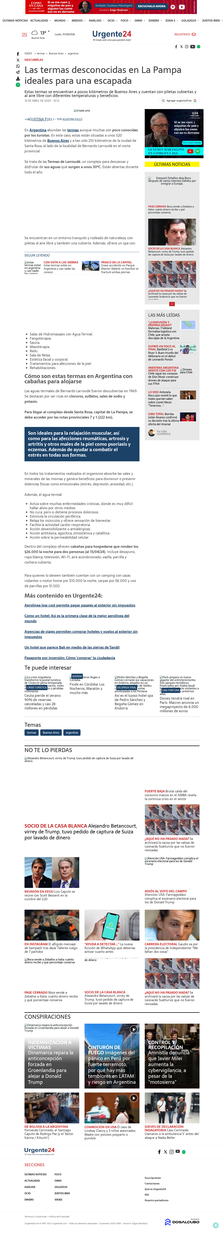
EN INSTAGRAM (36, 944)
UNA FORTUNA (170, 690)
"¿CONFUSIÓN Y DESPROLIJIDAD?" (160, 323)
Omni (139, 20)
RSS (147, 1195)
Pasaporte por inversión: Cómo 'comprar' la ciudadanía (69, 658)
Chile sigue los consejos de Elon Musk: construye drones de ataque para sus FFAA (163, 378)
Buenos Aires (58, 140)
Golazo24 (189, 20)
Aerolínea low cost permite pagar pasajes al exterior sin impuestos (79, 605)
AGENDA (77, 676)
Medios (77, 20)
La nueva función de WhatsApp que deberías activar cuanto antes (110, 948)
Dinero (154, 20)
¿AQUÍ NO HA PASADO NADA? (167, 838)
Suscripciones (153, 1178)
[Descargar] (18, 78)
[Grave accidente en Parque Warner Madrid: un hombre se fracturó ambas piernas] (90, 267)
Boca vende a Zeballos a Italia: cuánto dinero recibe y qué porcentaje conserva (51, 996)
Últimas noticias (15, 20)
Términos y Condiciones (35, 1216)
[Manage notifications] (216, 1225)
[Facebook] (18, 54)
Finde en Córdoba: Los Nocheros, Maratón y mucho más (87, 689)
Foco (125, 20)
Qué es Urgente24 (155, 1189)
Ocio (111, 20)
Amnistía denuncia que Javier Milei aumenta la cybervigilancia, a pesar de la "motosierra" (169, 1067)
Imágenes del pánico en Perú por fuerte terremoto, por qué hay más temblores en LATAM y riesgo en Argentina (112, 1067)
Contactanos (152, 1183)
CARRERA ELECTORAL (161, 944)
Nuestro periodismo (156, 1200)
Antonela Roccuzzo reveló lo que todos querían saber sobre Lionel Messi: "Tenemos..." (162, 399)
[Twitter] (18, 60)
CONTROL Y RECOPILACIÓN (165, 1044)
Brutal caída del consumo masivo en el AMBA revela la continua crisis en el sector (170, 795)
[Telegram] (18, 72)
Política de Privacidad (59, 1216)
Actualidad (39, 20)
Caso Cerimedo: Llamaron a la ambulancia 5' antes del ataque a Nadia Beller (172, 1134)
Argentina (37, 130)
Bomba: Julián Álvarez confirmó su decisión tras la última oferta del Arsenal (163, 419)
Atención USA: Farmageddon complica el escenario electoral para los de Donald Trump (170, 898)
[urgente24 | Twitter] (181, 46)
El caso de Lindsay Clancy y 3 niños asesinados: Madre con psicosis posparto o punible (110, 1132)
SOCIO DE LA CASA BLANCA (105, 992)
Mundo (60, 20)
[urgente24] (39, 1154)
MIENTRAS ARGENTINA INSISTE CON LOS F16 (163, 369)
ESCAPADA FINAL (126, 687)
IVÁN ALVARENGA (163, 433)
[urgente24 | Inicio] (195, 1206)
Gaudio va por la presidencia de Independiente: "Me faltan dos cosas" (171, 948)
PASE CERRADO (36, 992)
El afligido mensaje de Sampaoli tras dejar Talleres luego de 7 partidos (50, 948)
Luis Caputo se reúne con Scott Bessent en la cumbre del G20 (49, 895)
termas (73, 130)
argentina (72, 732)
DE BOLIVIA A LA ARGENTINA (46, 1126)
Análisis (95, 20)
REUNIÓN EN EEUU (39, 891)
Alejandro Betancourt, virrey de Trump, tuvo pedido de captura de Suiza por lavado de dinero (80, 832)
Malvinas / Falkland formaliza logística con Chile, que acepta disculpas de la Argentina (163, 333)
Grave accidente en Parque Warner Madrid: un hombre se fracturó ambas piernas (120, 268)
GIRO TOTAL (156, 414)
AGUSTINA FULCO (72, 119)
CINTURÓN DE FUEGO (104, 1050)
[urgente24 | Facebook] (176, 46)
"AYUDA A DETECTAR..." (102, 944)
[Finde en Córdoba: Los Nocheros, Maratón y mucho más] (90, 680)
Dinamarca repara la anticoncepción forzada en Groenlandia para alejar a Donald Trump (50, 1067)
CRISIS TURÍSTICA (37, 687)
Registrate (182, 34)
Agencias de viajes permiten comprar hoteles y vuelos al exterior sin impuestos (81, 634)
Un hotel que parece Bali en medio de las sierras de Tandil (72, 647)
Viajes (58, 1200)
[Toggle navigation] (26, 34)
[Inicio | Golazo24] (198, 46)
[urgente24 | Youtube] (192, 46)
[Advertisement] (81, 202)
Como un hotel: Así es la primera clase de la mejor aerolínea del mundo (76, 618)
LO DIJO (153, 392)
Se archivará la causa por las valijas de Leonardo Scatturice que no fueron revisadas (170, 844)
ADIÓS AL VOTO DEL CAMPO (166, 891)
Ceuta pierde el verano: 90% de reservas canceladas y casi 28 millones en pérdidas (42, 702)
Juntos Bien (211, 20)
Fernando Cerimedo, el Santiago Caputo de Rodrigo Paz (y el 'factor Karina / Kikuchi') (48, 1134)
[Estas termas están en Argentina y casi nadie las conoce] (33, 267)
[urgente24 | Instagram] (186, 46)
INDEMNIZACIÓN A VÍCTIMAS (50, 1044)
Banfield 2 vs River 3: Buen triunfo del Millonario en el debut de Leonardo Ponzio (163, 354)
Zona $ (170, 20)
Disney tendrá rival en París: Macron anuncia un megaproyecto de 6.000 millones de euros (179, 705)
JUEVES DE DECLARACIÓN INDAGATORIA (164, 1128)
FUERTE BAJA (155, 791)
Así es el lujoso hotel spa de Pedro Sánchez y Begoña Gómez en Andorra (134, 702)
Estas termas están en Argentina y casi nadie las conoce (59, 268)
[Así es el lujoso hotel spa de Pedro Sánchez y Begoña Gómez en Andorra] (135, 691)
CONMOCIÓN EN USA (101, 1127)
